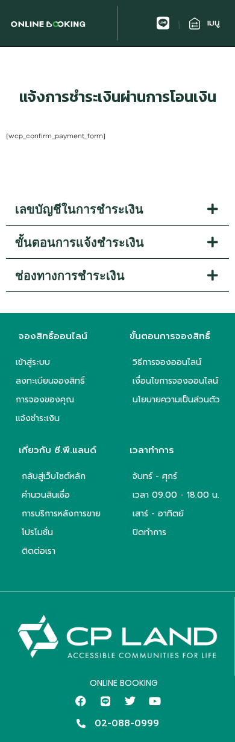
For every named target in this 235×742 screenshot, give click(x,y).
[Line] (105, 701)
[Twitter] (130, 701)
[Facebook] (81, 701)
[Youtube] (155, 701)
